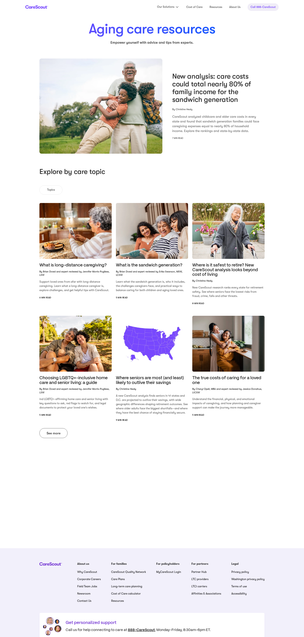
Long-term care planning (126, 586)
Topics (51, 189)
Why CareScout (87, 572)
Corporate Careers (89, 579)
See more (54, 433)
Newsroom (83, 593)
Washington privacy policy (248, 579)
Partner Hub (199, 572)
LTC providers (199, 579)
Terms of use (239, 586)
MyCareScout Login (168, 572)
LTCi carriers (199, 586)
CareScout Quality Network (128, 572)
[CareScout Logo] (36, 7)
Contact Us (84, 600)
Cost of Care (194, 7)
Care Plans (118, 579)
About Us (234, 7)
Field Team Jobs (87, 586)
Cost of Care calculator (126, 593)
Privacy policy (240, 572)
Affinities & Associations (206, 593)
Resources (216, 7)
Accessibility (239, 593)
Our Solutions (165, 6)
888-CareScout (141, 630)
